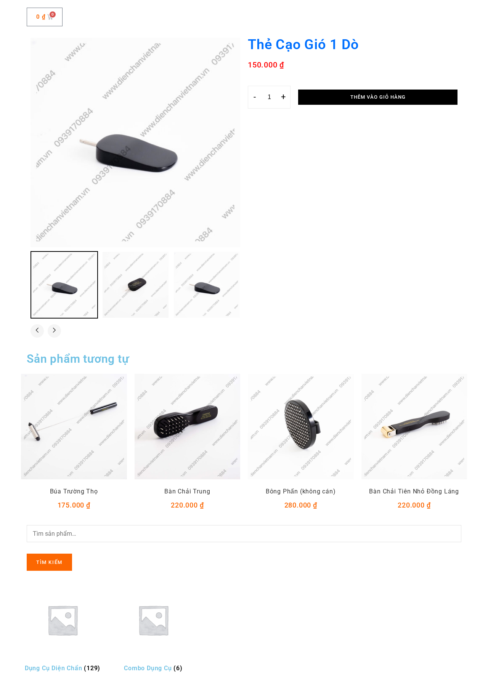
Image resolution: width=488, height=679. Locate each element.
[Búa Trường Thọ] (74, 427)
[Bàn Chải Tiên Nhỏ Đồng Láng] (414, 427)
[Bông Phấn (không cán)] (301, 427)
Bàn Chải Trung (187, 491)
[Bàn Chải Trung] (188, 427)
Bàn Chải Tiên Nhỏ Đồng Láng (414, 491)
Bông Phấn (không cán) (301, 491)
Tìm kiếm (49, 562)
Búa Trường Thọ (74, 491)
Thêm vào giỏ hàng (378, 97)
